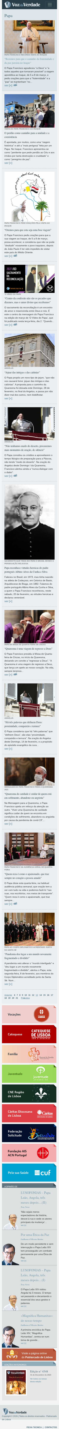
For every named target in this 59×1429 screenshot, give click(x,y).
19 (9, 998)
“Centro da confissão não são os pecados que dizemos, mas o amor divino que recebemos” (27, 300)
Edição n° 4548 (39, 1371)
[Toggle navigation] (49, 4)
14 (40, 995)
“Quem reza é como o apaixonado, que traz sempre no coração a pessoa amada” (26, 876)
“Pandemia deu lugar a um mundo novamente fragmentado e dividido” (27, 956)
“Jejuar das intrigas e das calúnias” (22, 372)
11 (29, 995)
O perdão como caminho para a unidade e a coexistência (26, 135)
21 (17, 998)
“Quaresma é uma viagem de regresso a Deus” (28, 648)
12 (33, 995)
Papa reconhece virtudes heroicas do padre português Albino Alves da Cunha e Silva (26, 569)
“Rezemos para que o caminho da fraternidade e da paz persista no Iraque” (29, 60)
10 (26, 995)
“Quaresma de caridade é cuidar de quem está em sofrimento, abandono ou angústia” (27, 795)
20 (13, 998)
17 (52, 995)
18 (5, 998)
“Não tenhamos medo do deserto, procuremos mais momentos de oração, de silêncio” (28, 448)
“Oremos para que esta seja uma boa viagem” (27, 230)
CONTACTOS (51, 1427)
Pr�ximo (25, 998)
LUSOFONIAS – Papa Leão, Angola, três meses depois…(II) (35, 1197)
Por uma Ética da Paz (35, 1234)
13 (37, 995)
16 (48, 995)
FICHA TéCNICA (34, 1427)
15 (44, 995)
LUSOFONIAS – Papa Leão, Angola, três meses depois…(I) (35, 1275)
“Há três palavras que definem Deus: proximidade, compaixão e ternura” (23, 724)
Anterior (8, 995)
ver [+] (8, 85)
